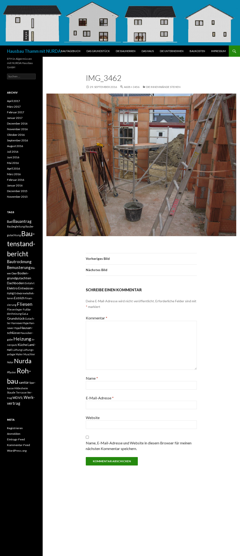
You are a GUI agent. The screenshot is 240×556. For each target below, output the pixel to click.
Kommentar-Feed (18, 445)
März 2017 (14, 106)
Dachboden (15, 283)
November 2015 (17, 196)
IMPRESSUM (218, 51)
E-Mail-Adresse (100, 398)
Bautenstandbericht (21, 244)
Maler (19, 354)
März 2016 (14, 174)
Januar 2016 (14, 185)
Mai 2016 (13, 163)
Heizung (22, 338)
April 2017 (13, 101)
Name (92, 378)
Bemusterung (18, 267)
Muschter (29, 354)
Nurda (22, 361)
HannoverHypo (20, 323)
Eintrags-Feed (16, 439)
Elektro (12, 288)
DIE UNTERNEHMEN (172, 51)
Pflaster (11, 372)
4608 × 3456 (131, 87)
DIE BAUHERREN (125, 51)
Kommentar (96, 318)
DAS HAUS (148, 51)
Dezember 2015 (17, 191)
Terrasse (21, 392)
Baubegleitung (16, 226)
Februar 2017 (15, 112)
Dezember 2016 (17, 123)
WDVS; (17, 398)
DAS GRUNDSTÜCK (98, 51)
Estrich (19, 298)
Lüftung (17, 349)
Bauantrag (22, 221)
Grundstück (16, 318)
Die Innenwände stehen (163, 87)
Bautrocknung (19, 261)
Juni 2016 (13, 157)
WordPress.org (16, 450)
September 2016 (17, 140)
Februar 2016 (15, 180)
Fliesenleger (14, 309)
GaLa (25, 313)
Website (93, 417)
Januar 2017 (14, 118)
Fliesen (24, 304)
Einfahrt (29, 283)
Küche (22, 345)
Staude (11, 392)
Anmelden (13, 433)
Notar (10, 362)
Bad (10, 221)
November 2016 (17, 129)
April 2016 (13, 168)
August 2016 (15, 146)
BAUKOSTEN (197, 51)
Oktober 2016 (16, 134)
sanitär (24, 382)
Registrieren (15, 428)
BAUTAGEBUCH (70, 51)
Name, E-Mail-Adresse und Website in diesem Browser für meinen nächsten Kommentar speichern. (138, 446)
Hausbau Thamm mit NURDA (34, 51)
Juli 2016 (12, 151)
